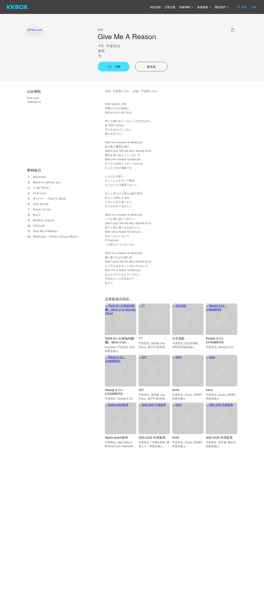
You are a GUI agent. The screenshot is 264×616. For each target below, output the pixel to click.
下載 (253, 7)
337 (141, 390)
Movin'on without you (47, 182)
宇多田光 (113, 45)
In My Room (41, 188)
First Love (39, 193)
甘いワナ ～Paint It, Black (49, 198)
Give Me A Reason (45, 231)
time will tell (40, 204)
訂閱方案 (170, 7)
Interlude (39, 225)
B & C (37, 215)
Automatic (39, 177)
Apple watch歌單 (116, 437)
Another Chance (43, 220)
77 (140, 338)
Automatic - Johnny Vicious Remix (55, 236)
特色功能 (155, 7)
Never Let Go (42, 209)
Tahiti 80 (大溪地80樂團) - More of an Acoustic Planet (119, 342)
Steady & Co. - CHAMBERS (216, 340)
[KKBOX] (17, 7)
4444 (175, 390)
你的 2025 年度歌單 (152, 437)
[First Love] (34, 29)
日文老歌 (178, 338)
